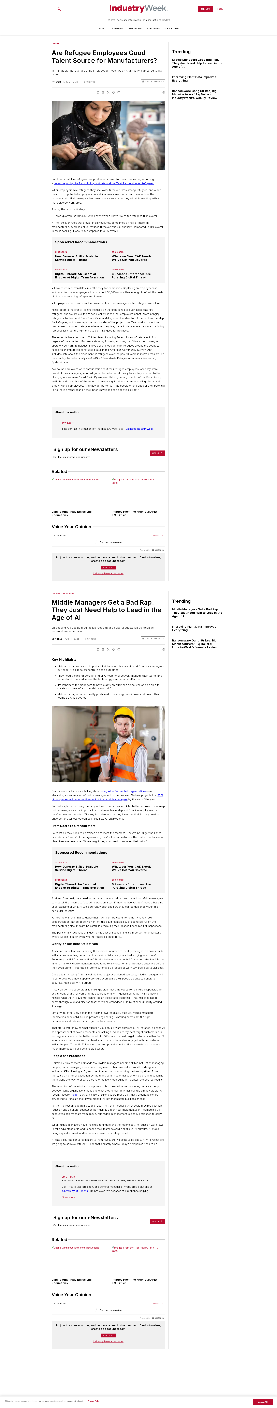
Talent (102, 28)
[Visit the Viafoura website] (157, 550)
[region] (108, 543)
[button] (54, 9)
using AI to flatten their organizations (123, 791)
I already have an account (108, 573)
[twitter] (108, 92)
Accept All (262, 1402)
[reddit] (113, 92)
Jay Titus (57, 638)
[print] (163, 92)
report (75, 1111)
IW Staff (56, 81)
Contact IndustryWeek (140, 428)
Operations (136, 28)
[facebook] (98, 92)
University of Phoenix (75, 1213)
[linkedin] (103, 92)
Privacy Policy (94, 1401)
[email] (118, 92)
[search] (59, 9)
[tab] (60, 535)
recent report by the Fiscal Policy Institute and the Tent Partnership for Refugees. (104, 183)
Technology (117, 28)
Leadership (153, 28)
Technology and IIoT (63, 593)
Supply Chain (171, 28)
